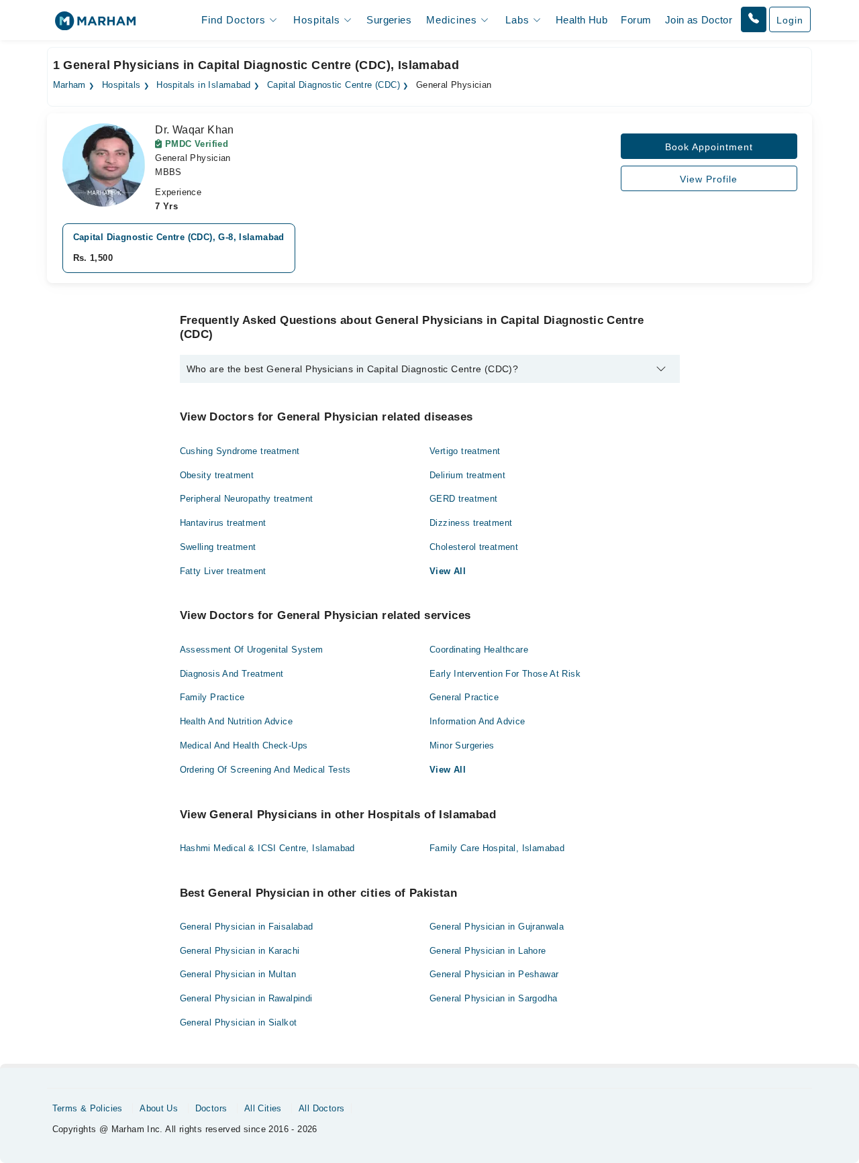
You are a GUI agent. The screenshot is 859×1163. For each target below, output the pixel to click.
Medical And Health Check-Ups (244, 745)
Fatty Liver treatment (223, 571)
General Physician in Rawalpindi (246, 998)
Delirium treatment (467, 475)
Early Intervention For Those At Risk (505, 674)
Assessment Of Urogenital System (251, 650)
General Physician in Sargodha (493, 998)
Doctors (211, 1108)
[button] (753, 19)
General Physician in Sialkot (238, 1022)
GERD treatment (463, 499)
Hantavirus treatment (223, 523)
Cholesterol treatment (474, 547)
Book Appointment (709, 147)
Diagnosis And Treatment (232, 674)
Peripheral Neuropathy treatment (246, 499)
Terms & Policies (87, 1108)
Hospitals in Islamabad (203, 85)
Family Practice (212, 697)
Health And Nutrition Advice (236, 721)
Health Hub (581, 19)
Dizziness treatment (471, 523)
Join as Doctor (698, 19)
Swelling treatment (218, 547)
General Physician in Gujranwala (497, 927)
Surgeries (388, 19)
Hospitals (121, 85)
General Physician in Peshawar (494, 974)
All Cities (263, 1108)
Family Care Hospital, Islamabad (497, 848)
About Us (159, 1108)
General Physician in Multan (238, 974)
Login (789, 20)
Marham (69, 85)
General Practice (464, 697)
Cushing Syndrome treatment (240, 451)
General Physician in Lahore (488, 951)
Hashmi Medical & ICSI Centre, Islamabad (267, 848)
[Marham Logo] (95, 25)
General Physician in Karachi (240, 951)
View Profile (709, 179)
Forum (636, 19)
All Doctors (321, 1108)
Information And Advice (477, 721)
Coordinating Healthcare (479, 650)
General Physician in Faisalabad (246, 927)
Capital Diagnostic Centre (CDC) (333, 85)
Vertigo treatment (465, 451)
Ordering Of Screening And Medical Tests (265, 770)
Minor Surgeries (462, 745)
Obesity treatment (217, 475)
